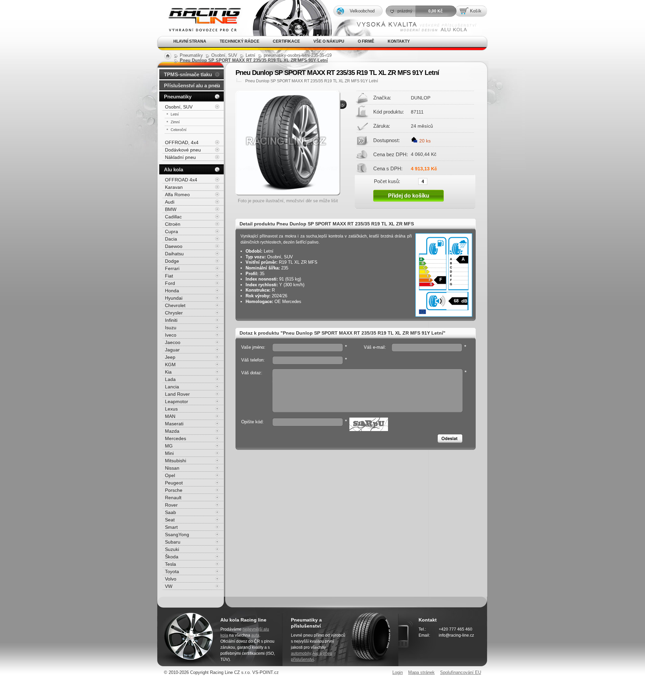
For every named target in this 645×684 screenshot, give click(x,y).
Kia (168, 372)
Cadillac (173, 216)
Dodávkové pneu (183, 150)
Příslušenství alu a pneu (192, 85)
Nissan (172, 468)
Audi (169, 202)
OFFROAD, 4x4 (182, 142)
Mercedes (175, 438)
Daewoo (173, 246)
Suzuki (172, 549)
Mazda (172, 431)
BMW (170, 209)
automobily (301, 653)
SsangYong (177, 534)
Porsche (173, 490)
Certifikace (286, 41)
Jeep (170, 357)
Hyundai (173, 298)
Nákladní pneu (180, 157)
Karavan (174, 187)
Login (397, 672)
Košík (475, 10)
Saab (170, 512)
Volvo (170, 579)
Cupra (171, 231)
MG (169, 445)
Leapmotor (176, 401)
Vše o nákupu (328, 41)
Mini (169, 453)
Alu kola (173, 169)
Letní (175, 114)
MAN (170, 416)
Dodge (172, 261)
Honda (172, 290)
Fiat (169, 276)
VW (168, 586)
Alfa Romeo (177, 194)
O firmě (366, 41)
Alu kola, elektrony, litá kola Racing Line (199, 9)
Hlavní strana (189, 41)
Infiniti (171, 320)
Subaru (172, 542)
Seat (170, 519)
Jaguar (172, 349)
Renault (173, 497)
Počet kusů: (387, 181)
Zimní (175, 122)
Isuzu (170, 327)
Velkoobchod (362, 10)
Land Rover (177, 394)
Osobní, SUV (178, 107)
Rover (171, 505)
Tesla (170, 564)
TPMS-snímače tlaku (188, 74)
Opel (170, 475)
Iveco (170, 335)
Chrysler (174, 312)
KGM (170, 364)
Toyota (172, 571)
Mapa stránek (421, 672)
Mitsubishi (175, 460)
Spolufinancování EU (460, 672)
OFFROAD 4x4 (181, 179)
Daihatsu (174, 253)
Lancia (172, 386)
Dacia (171, 239)
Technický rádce (239, 41)
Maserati (174, 423)
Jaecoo (172, 342)
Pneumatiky (177, 96)
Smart (171, 527)
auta (255, 635)
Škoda (171, 556)
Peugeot (174, 482)
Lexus (171, 409)
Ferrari (172, 268)
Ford (170, 283)
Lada (170, 379)
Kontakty (399, 41)
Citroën (172, 224)
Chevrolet (175, 305)
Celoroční (178, 130)
